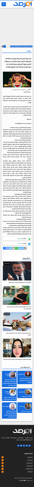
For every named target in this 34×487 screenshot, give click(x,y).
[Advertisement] (17, 26)
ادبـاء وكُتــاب (25, 367)
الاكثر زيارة (26, 258)
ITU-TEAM (21, 480)
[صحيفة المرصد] (22, 4)
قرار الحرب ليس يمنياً (26, 396)
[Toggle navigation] (3, 4)
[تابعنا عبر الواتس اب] (27, 446)
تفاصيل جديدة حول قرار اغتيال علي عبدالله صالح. (19, 282)
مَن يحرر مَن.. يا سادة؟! (26, 411)
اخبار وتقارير (30, 457)
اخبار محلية (30, 460)
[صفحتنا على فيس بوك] (24, 446)
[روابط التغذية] (29, 446)
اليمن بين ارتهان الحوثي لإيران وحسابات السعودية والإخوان (25, 380)
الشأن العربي (29, 463)
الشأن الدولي (29, 466)
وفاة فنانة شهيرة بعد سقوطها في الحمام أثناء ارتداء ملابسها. (17, 359)
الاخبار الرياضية (29, 469)
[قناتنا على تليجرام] (18, 446)
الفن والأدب (30, 471)
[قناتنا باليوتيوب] (21, 446)
